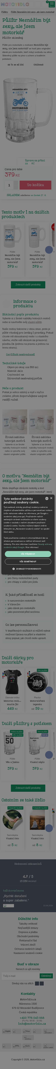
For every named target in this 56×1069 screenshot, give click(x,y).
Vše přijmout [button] (28, 554)
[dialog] (28, 534)
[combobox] (46, 498)
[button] (28, 569)
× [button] (51, 498)
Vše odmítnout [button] (28, 561)
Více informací (32, 547)
